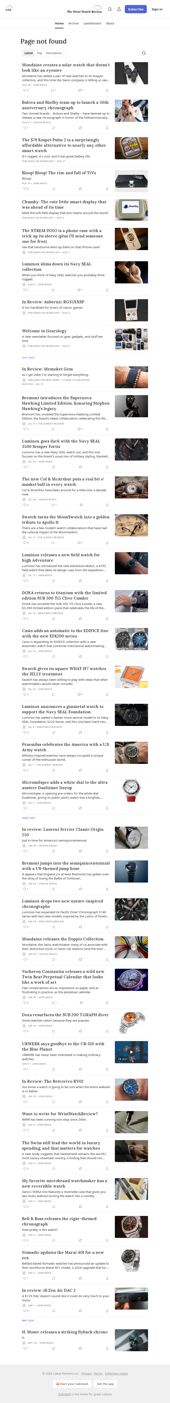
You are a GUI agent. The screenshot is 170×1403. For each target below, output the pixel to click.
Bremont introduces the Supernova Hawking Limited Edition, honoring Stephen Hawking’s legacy (66, 403)
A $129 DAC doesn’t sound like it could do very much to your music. (65, 1298)
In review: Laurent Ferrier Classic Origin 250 (63, 832)
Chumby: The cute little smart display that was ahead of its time (64, 204)
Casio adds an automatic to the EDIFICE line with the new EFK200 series (65, 633)
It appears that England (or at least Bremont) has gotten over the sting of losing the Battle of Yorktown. (65, 876)
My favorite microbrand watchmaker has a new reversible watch (64, 1183)
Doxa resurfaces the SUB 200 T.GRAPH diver (65, 1014)
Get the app (105, 1384)
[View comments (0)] (53, 127)
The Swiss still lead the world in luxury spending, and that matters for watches (61, 1145)
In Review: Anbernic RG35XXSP (53, 301)
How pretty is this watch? (40, 1230)
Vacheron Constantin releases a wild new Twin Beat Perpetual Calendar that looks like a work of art (63, 977)
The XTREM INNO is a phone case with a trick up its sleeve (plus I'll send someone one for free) (62, 236)
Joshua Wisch (42, 122)
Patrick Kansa (48, 845)
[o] (131, 1052)
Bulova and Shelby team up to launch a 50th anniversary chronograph (65, 105)
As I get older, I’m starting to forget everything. (55, 375)
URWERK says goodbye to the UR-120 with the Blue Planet (63, 1046)
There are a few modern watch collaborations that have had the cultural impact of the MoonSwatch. (64, 530)
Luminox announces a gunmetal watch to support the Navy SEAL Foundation (62, 709)
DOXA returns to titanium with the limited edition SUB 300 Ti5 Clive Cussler (64, 595)
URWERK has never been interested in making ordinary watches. (61, 1057)
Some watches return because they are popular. (56, 1020)
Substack (64, 1394)
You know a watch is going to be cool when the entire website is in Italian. (66, 1089)
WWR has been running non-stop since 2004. (54, 1119)
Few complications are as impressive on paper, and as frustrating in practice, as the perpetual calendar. (60, 990)
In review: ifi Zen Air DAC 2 (49, 1290)
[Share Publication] (119, 9)
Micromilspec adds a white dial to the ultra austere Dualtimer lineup (65, 785)
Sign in (157, 9)
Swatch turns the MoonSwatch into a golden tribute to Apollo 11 (66, 519)
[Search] (110, 9)
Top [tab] (39, 53)
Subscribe (135, 9)
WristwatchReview (50, 613)
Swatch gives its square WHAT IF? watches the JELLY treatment (64, 671)
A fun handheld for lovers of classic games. (52, 307)
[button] (59, 23)
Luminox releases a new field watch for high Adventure (61, 557)
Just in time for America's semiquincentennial (54, 840)
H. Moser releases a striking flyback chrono (65, 1331)
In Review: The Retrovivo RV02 (53, 1081)
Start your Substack (74, 1384)
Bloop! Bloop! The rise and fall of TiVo (59, 172)
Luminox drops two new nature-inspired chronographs (62, 904)
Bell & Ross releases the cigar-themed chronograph (59, 1221)
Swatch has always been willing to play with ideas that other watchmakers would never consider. (65, 681)
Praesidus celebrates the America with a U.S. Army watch (66, 747)
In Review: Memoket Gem (47, 368)
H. (23, 1337)
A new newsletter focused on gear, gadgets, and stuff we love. (62, 338)
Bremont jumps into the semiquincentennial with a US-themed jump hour (66, 866)
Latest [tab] (28, 53)
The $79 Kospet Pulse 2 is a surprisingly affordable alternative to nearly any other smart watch (64, 145)
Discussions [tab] (54, 53)
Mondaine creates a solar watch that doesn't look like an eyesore (66, 67)
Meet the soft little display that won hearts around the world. (65, 213)
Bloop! (26, 178)
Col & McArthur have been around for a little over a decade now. (64, 492)
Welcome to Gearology (44, 330)
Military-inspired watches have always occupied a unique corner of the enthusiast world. (62, 757)
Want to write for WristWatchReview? (60, 1113)
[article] (85, 77)
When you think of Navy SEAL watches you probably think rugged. (63, 277)
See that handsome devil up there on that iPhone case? (61, 247)
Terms (98, 1373)
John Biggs (40, 84)
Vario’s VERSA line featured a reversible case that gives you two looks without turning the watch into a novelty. (64, 1194)
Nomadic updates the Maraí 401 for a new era (63, 1255)
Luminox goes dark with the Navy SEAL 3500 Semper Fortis (61, 444)
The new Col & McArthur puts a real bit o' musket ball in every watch (63, 482)
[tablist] (43, 53)
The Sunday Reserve (51, 423)
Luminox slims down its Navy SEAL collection (56, 266)
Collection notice (116, 1373)
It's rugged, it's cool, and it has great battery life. (56, 156)
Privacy (86, 1373)
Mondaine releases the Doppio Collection (63, 938)
